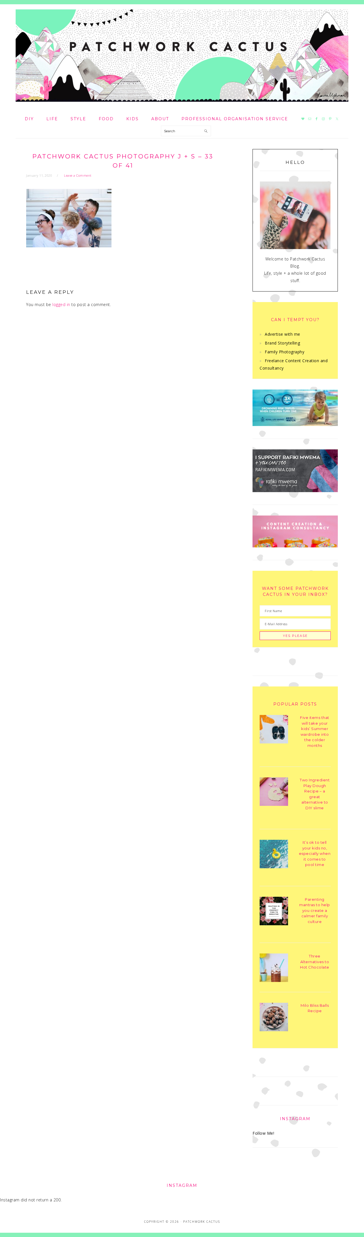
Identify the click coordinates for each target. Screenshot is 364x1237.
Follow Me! (263, 1133)
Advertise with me (282, 334)
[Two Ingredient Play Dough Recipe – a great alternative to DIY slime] (274, 792)
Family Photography (284, 351)
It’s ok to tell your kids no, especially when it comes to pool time (315, 853)
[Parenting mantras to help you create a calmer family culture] (274, 912)
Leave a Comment (78, 175)
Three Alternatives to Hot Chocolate (314, 961)
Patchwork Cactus (182, 55)
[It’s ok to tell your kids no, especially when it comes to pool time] (274, 855)
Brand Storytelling (282, 343)
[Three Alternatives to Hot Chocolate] (274, 968)
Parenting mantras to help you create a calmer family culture (314, 910)
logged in (61, 304)
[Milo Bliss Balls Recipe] (274, 1018)
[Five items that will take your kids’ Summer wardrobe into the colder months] (274, 730)
